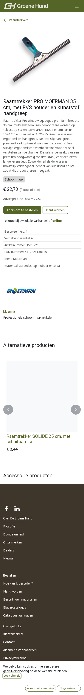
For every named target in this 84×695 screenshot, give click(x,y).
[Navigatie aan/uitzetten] (77, 6)
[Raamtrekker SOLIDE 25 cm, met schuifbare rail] (42, 396)
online (57, 221)
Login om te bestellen (22, 210)
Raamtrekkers (18, 20)
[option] (42, 409)
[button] (8, 409)
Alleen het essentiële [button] (40, 688)
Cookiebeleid (11, 675)
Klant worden (55, 210)
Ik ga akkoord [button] (69, 688)
